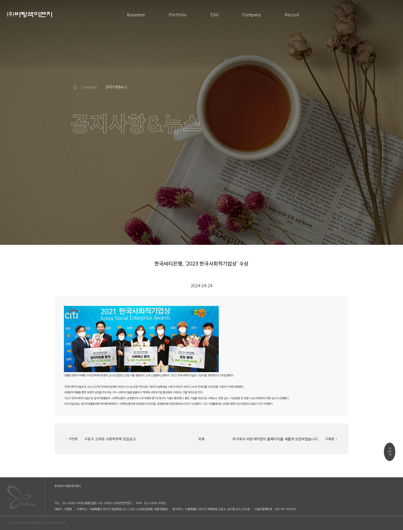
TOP (390, 452)
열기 (89, 87)
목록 (201, 439)
